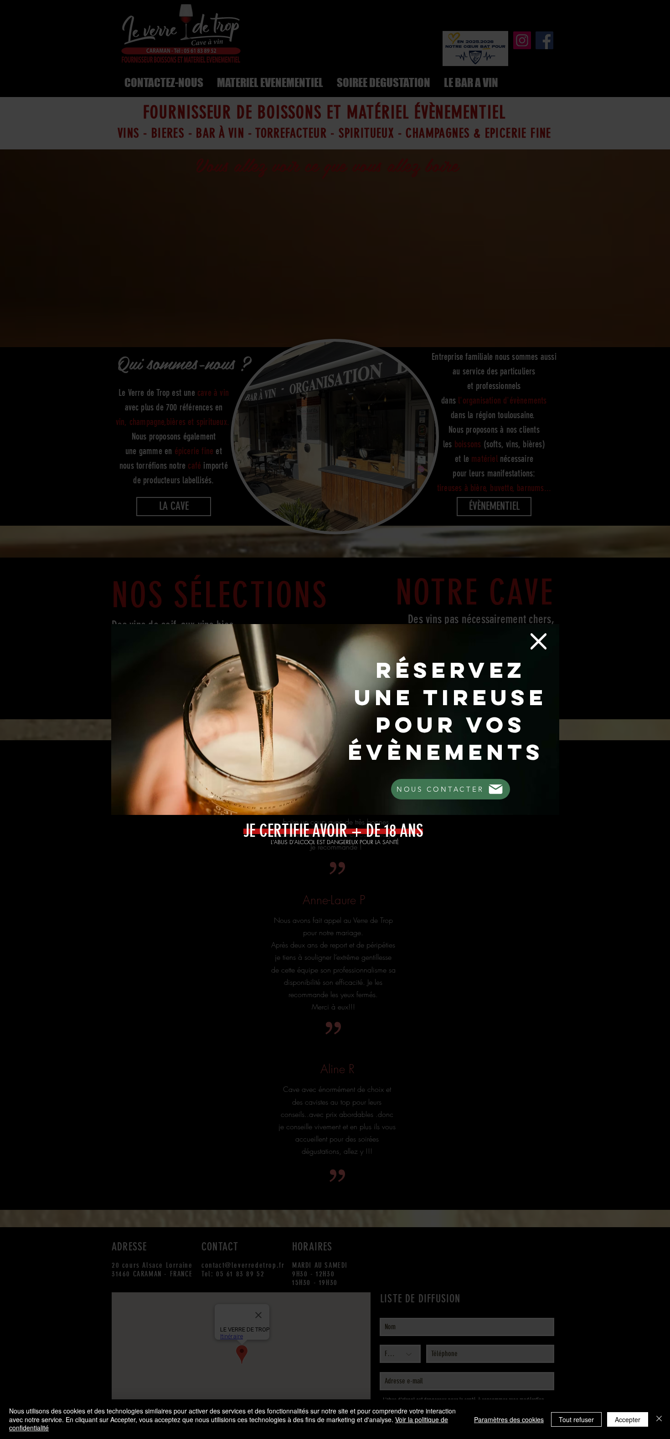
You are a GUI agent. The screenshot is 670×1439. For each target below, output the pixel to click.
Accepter (627, 1419)
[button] (538, 641)
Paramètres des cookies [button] (509, 1419)
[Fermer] (659, 1419)
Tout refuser (576, 1419)
